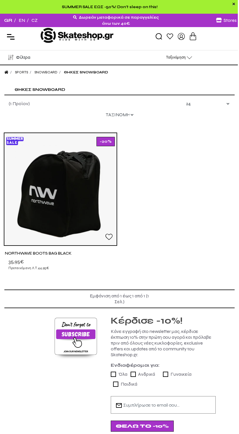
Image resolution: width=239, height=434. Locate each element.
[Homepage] (6, 72)
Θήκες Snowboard (86, 72)
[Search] (159, 36)
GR (8, 20)
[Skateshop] (77, 36)
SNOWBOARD (45, 72)
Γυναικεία (181, 374)
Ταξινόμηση (176, 57)
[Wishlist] (170, 36)
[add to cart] (192, 36)
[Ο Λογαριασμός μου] (181, 36)
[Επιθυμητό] (109, 236)
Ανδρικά (146, 374)
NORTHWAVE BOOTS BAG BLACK (38, 253)
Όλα (122, 374)
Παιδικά (129, 384)
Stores (230, 20)
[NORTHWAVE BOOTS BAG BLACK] (60, 189)
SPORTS (21, 72)
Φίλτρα (23, 57)
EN (22, 20)
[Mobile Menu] (9, 36)
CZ (34, 20)
